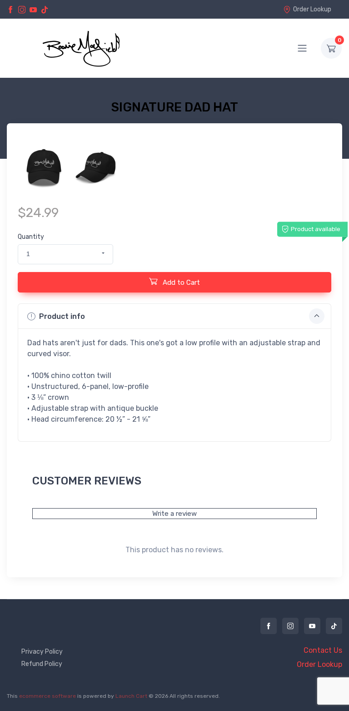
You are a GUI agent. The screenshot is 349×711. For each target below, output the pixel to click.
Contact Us (323, 650)
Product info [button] (62, 316)
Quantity (31, 237)
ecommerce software (47, 696)
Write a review (174, 513)
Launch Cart (131, 696)
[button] (65, 254)
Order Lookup (312, 9)
